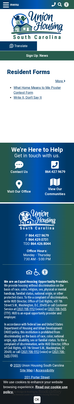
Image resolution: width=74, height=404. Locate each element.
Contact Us (19, 172)
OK (37, 399)
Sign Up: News (37, 56)
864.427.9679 (55, 172)
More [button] (59, 81)
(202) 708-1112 (26, 309)
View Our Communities (55, 191)
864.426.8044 (41, 244)
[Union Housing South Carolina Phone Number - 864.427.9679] (54, 4)
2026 (17, 365)
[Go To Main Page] (37, 25)
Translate (21, 46)
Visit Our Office (19, 191)
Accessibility (45, 370)
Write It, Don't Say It (28, 98)
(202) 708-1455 (57, 309)
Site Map (26, 370)
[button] (11, 4)
